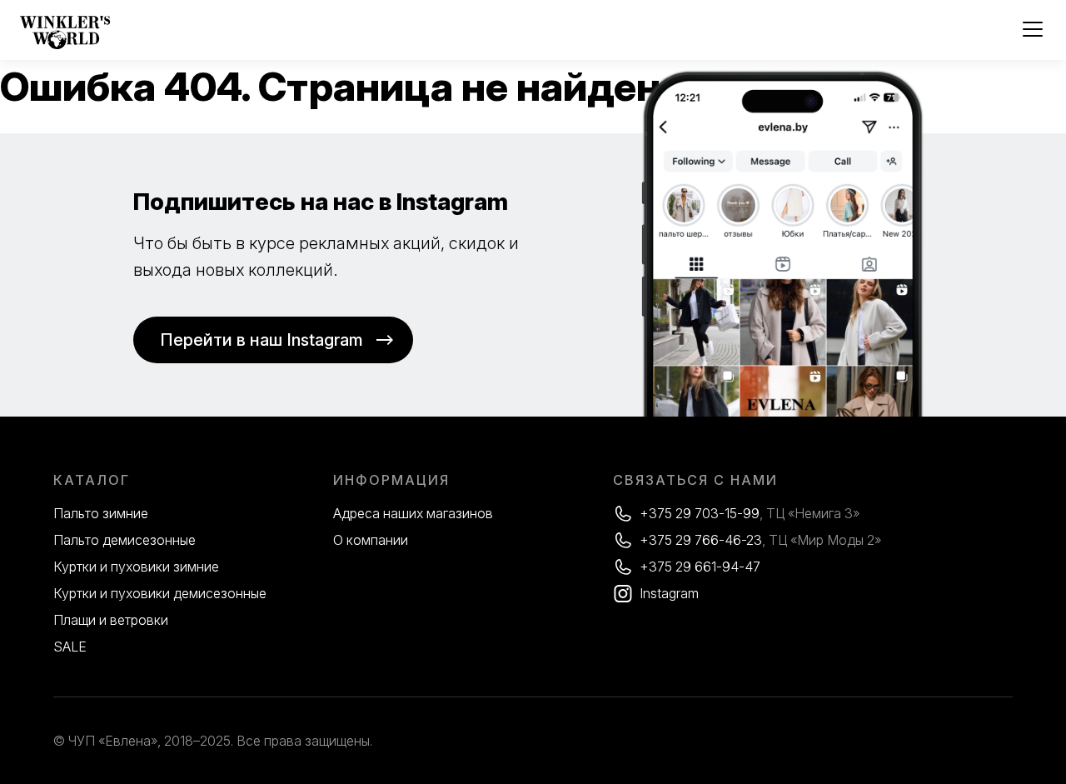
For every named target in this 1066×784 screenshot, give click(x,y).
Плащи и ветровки (110, 620)
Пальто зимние (100, 513)
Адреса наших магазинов (413, 513)
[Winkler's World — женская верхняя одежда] (65, 45)
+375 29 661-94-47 (700, 566)
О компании (370, 540)
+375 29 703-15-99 (700, 513)
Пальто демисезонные (124, 540)
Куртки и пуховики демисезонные (159, 593)
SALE (70, 646)
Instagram (669, 593)
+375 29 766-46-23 (701, 540)
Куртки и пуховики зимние (136, 566)
